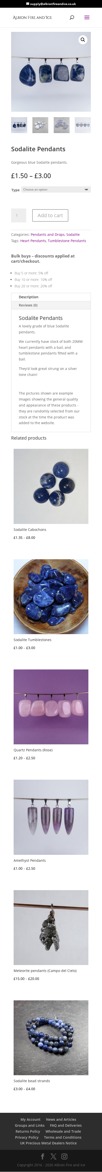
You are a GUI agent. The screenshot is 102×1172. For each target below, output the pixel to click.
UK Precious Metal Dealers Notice (48, 1143)
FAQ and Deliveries (66, 1125)
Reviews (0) (28, 305)
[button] (82, 39)
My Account (31, 1119)
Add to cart (50, 215)
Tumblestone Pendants (67, 240)
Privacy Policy (27, 1137)
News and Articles (61, 1119)
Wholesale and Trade (63, 1131)
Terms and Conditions (62, 1137)
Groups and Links (30, 1125)
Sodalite (73, 234)
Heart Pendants (33, 240)
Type (15, 190)
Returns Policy (28, 1131)
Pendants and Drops (48, 234)
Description (28, 297)
